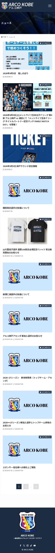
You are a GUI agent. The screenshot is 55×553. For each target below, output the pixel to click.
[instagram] (27, 545)
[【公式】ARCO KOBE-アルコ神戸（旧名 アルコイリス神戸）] (17, 6)
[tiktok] (31, 545)
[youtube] (34, 545)
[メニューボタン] (50, 6)
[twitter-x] (24, 545)
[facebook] (20, 545)
